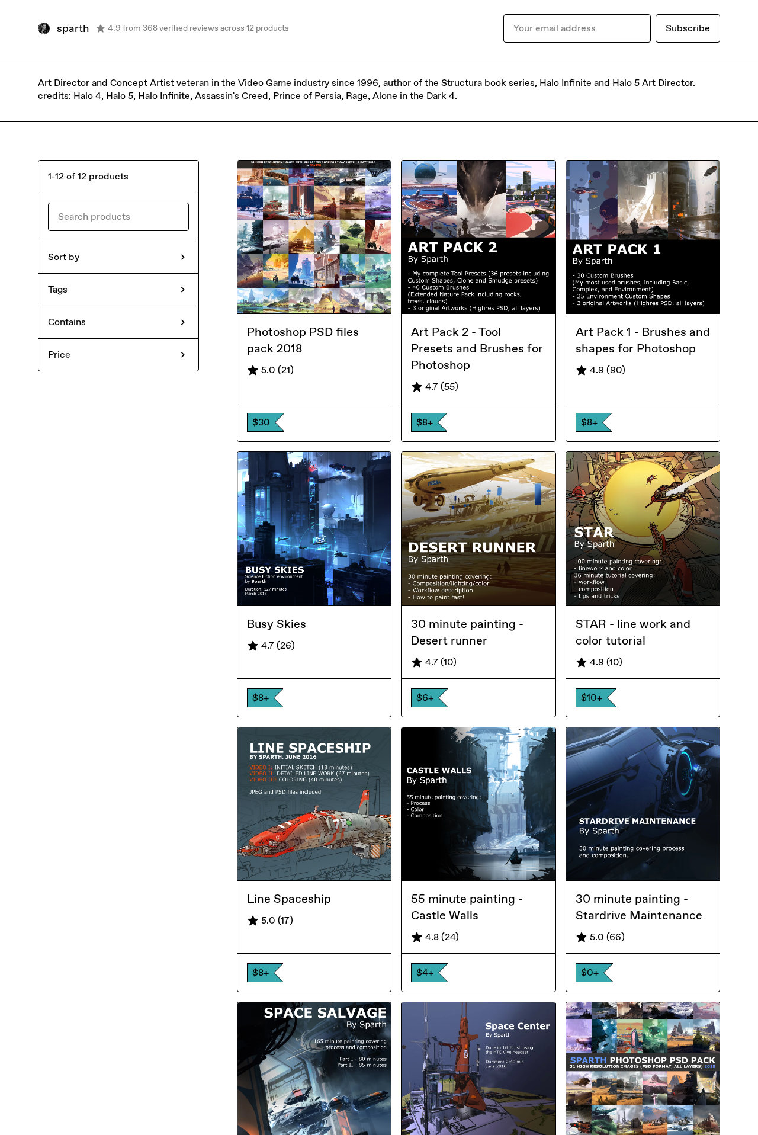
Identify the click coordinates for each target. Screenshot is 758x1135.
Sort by (63, 256)
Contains (67, 322)
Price (59, 354)
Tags (58, 289)
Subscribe (688, 28)
